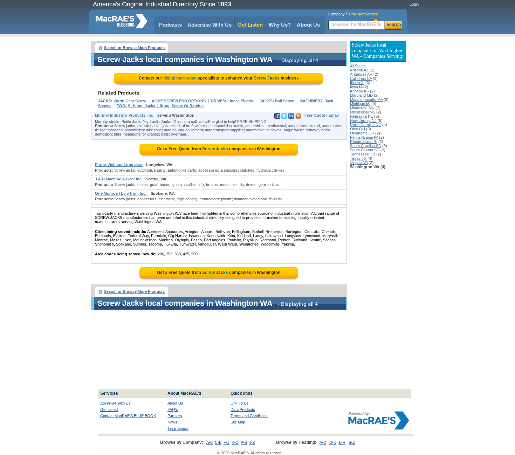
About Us (308, 25)
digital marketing (180, 78)
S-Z (352, 442)
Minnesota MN (362, 108)
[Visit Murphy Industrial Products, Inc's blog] (298, 117)
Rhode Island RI (363, 141)
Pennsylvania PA (364, 137)
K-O (235, 442)
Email (334, 115)
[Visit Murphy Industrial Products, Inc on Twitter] (284, 117)
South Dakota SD (364, 150)
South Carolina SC (365, 146)
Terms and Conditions (249, 416)
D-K (332, 442)
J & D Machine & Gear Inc (119, 179)
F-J (226, 442)
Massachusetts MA (366, 99)
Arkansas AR (361, 74)
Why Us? (280, 25)
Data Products (243, 409)
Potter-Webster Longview (119, 165)
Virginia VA (359, 162)
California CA (361, 78)
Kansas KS (359, 91)
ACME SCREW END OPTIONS (179, 101)
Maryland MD (361, 95)
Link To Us (240, 403)
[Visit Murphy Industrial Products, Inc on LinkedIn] (291, 117)
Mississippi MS (362, 112)
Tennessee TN (362, 154)
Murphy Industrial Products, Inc (124, 115)
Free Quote (314, 115)
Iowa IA (356, 87)
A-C (323, 442)
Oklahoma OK (362, 133)
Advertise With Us (209, 25)
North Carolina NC (365, 125)
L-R (342, 442)
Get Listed (250, 25)
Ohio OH (357, 129)
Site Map (238, 422)
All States (358, 66)
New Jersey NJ (363, 120)
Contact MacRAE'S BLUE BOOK (128, 416)
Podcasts (170, 25)
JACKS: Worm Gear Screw (122, 101)
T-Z (252, 442)
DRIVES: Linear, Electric (232, 101)
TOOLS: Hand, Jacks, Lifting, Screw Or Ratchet (160, 106)
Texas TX (358, 158)
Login (414, 4)
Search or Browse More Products (134, 48)
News (172, 422)
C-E (218, 442)
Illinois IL (357, 83)
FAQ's (172, 409)
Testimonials (177, 428)
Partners (174, 416)
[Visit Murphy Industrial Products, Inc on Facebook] (277, 117)
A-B (209, 442)
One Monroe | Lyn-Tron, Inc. (121, 193)
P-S (244, 442)
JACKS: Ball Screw (277, 101)
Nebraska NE (361, 116)
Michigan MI (360, 104)
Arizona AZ (359, 70)
